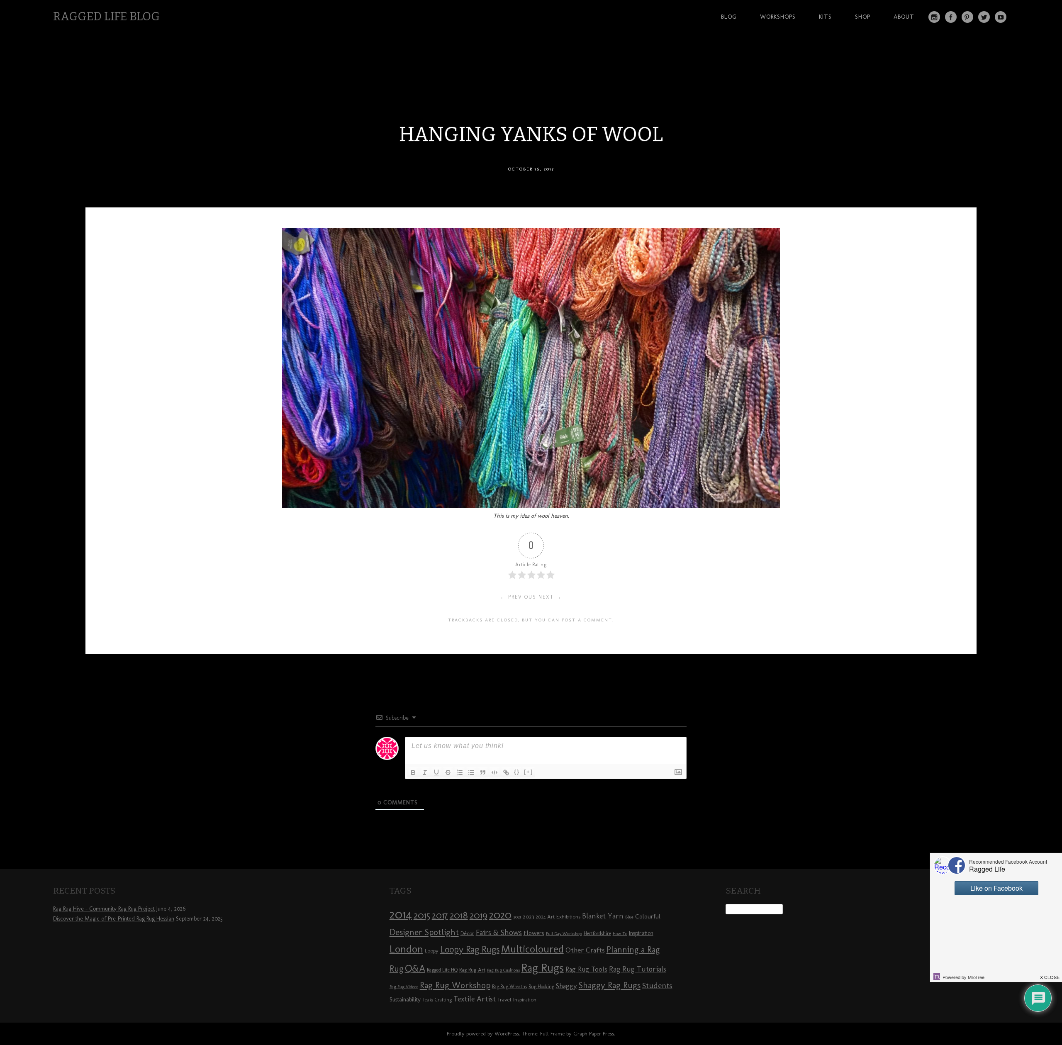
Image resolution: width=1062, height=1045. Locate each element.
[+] (528, 772)
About (904, 16)
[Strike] (448, 772)
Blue (629, 917)
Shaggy (566, 986)
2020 (500, 914)
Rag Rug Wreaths (509, 986)
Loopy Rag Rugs (469, 949)
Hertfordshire (597, 933)
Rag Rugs (542, 967)
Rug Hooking (541, 986)
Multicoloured (532, 949)
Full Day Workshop (564, 933)
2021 (517, 917)
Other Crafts (585, 950)
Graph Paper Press (593, 1033)
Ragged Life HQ (442, 970)
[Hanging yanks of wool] (531, 505)
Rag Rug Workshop (455, 985)
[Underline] (436, 772)
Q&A (415, 968)
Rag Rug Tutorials (637, 969)
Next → (550, 597)
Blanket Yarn (603, 916)
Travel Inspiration (516, 999)
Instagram (934, 17)
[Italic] (425, 772)
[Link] (506, 772)
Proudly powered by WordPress (483, 1033)
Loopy (431, 950)
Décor (467, 933)
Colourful (647, 916)
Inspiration (641, 933)
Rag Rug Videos (404, 986)
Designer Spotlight (424, 932)
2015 (422, 915)
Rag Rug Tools (586, 969)
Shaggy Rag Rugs (610, 985)
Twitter (984, 17)
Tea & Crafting (437, 1000)
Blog (729, 16)
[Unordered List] (471, 772)
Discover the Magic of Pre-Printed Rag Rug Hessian (113, 918)
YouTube (1000, 17)
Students (657, 985)
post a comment (587, 620)
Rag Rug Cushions (503, 970)
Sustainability (405, 999)
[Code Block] (494, 772)
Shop (862, 16)
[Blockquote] (483, 772)
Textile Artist (474, 999)
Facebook (951, 17)
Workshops (778, 16)
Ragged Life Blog (106, 16)
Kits (825, 16)
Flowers (534, 933)
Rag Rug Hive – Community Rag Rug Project (104, 908)
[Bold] (413, 772)
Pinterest (967, 17)
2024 (541, 917)
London (406, 948)
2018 (459, 915)
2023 (528, 916)
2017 (440, 915)
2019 (478, 915)
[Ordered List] (459, 772)
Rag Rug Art (472, 969)
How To (620, 933)
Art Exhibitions (563, 916)
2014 (401, 914)
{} (517, 772)
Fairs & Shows (499, 932)
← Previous (518, 597)
